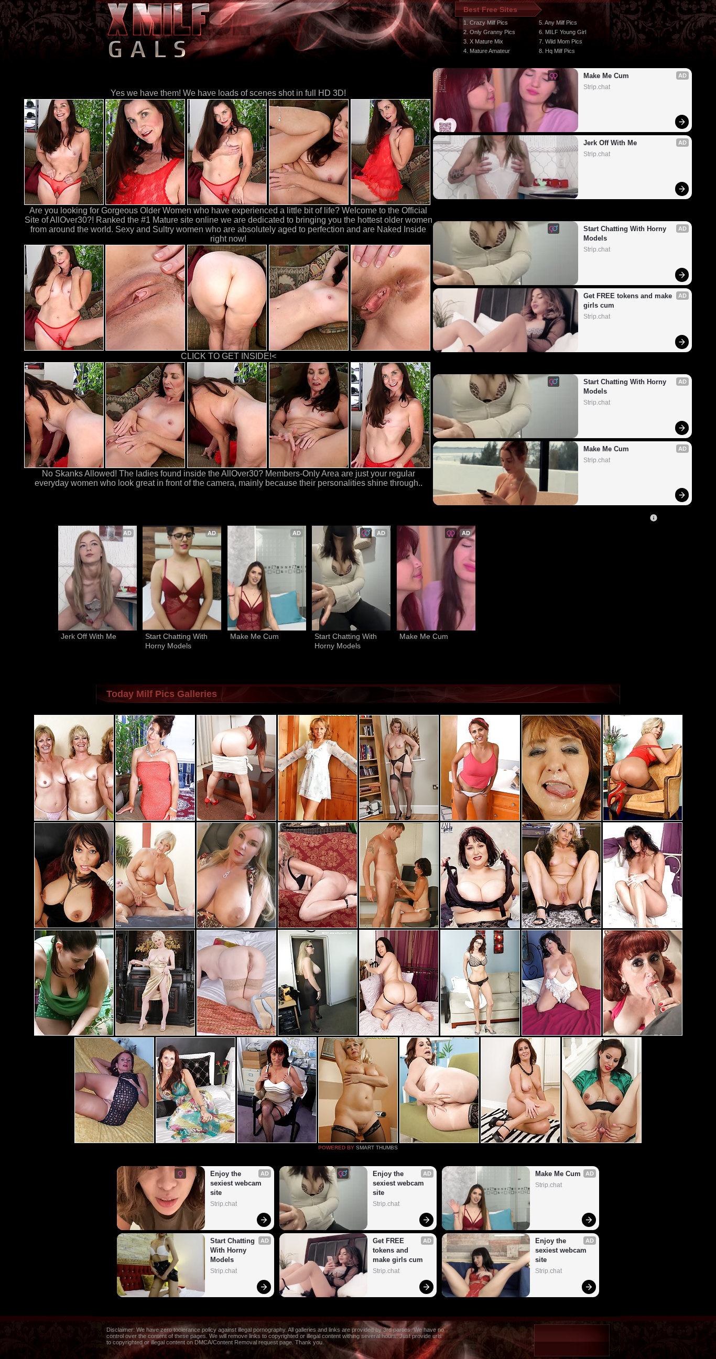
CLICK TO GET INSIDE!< (228, 356)
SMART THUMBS (377, 1147)
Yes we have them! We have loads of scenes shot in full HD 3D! (228, 93)
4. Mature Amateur (486, 51)
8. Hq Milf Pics (557, 51)
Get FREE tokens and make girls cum (628, 300)
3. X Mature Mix (483, 41)
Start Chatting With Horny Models (625, 233)
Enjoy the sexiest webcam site (237, 1183)
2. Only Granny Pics (489, 32)
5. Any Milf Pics (558, 22)
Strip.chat (596, 87)
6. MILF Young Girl (562, 32)
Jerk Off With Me (610, 143)
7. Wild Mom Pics (560, 41)
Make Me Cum (606, 76)
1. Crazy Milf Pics (485, 22)
